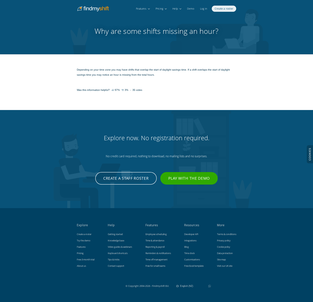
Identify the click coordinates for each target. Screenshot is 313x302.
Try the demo (83, 240)
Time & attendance (154, 240)
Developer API (191, 234)
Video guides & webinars (120, 246)
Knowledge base (116, 240)
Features (141, 8)
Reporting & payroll (155, 246)
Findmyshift (107, 285)
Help (175, 8)
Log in (203, 8)
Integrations (190, 240)
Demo (190, 8)
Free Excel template (194, 265)
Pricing (159, 8)
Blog (186, 246)
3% (126, 89)
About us (81, 265)
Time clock (189, 253)
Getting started (115, 234)
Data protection (225, 253)
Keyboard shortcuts (118, 253)
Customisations (192, 259)
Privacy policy (223, 240)
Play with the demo (189, 178)
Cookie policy (223, 246)
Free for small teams (155, 265)
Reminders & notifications (158, 253)
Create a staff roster (126, 178)
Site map (221, 259)
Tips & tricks (114, 259)
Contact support (116, 265)
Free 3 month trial (85, 259)
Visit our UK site (224, 265)
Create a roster (224, 8)
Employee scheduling (156, 234)
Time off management (156, 259)
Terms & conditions (226, 234)
